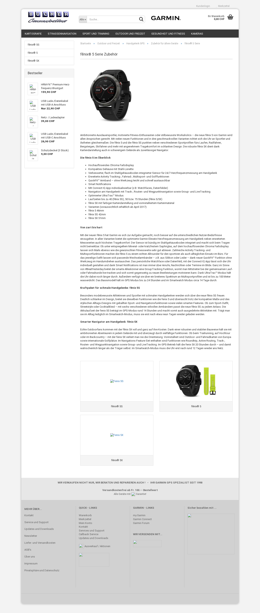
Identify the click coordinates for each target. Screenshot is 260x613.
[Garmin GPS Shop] (48, 17)
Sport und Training (95, 33)
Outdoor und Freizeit (130, 33)
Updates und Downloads (39, 528)
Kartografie (33, 33)
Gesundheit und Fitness (168, 33)
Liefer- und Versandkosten (39, 542)
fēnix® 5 (33, 52)
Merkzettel (223, 6)
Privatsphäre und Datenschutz (41, 570)
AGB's (27, 549)
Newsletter (30, 535)
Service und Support (36, 522)
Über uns (29, 556)
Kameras (197, 33)
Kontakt (29, 515)
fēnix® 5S (33, 44)
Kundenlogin (202, 6)
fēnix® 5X (33, 60)
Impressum (31, 563)
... (215, 507)
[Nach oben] (249, 607)
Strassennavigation (62, 33)
